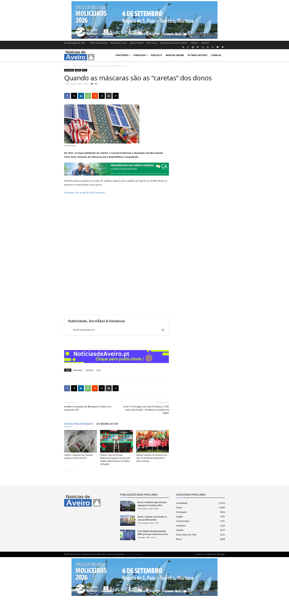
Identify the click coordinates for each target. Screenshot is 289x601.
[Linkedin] (81, 96)
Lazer (98, 370)
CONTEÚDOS (122, 55)
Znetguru (139, 554)
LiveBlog (216, 55)
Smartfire (129, 554)
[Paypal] (198, 47)
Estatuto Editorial (136, 43)
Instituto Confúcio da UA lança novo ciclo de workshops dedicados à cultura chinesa (151, 458)
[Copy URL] (116, 96)
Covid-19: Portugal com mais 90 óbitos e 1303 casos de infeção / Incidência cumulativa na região (146, 409)
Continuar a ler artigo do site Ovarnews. (84, 192)
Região (78, 70)
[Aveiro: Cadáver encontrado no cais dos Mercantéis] (127, 520)
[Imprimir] (109, 96)
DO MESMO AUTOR (107, 423)
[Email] (102, 96)
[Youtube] (217, 47)
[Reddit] (202, 47)
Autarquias (77, 370)
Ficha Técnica (151, 43)
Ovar (84, 70)
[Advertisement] (200, 205)
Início (66, 66)
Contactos (205, 43)
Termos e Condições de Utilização (210, 554)
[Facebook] (188, 47)
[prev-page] (66, 470)
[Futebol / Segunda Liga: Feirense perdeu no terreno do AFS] (80, 441)
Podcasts (156, 55)
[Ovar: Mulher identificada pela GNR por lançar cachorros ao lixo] (127, 535)
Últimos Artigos (197, 55)
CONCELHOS (139, 55)
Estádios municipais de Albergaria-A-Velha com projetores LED (87, 408)
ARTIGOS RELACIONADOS (78, 423)
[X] (207, 47)
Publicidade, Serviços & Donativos (173, 43)
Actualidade (76, 66)
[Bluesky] (222, 47)
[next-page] (71, 470)
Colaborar (194, 43)
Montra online (175, 55)
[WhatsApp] (212, 47)
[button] (183, 47)
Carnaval (89, 370)
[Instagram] (193, 47)
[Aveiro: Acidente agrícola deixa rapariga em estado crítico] (127, 506)
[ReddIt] (95, 96)
